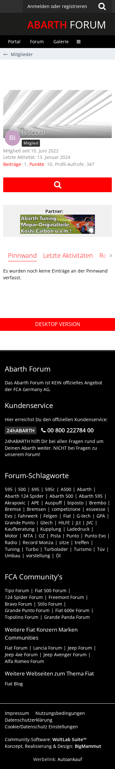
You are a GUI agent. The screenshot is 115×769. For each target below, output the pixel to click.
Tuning (12, 549)
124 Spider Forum (24, 597)
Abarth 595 (91, 496)
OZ (42, 536)
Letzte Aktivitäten (68, 255)
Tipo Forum (17, 590)
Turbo (32, 549)
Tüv (101, 549)
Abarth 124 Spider (24, 496)
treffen (82, 542)
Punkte (36, 164)
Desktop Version (57, 324)
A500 (66, 489)
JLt (78, 522)
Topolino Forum (21, 617)
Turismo (82, 549)
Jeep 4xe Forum (21, 654)
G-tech (84, 516)
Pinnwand (22, 255)
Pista (55, 536)
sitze (64, 542)
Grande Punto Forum (27, 610)
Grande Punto (19, 522)
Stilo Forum (50, 604)
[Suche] (102, 6)
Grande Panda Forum (67, 617)
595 (8, 489)
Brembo (97, 503)
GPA (100, 516)
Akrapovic (15, 503)
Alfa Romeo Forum (24, 661)
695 (35, 489)
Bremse (13, 509)
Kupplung (50, 529)
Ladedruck (78, 529)
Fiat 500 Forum (50, 590)
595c (50, 489)
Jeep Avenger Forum (65, 654)
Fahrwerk (28, 516)
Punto (72, 536)
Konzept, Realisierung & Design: (53, 746)
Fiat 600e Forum (72, 610)
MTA (28, 536)
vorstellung (38, 555)
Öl (58, 555)
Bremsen (36, 509)
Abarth (84, 489)
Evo (8, 516)
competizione (66, 509)
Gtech (46, 522)
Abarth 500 (61, 496)
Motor (11, 536)
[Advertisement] (59, 74)
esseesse (95, 509)
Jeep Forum (80, 648)
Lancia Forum (47, 648)
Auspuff (53, 503)
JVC (90, 522)
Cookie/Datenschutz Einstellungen (41, 727)
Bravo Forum (18, 604)
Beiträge (12, 164)
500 (22, 489)
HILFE (64, 522)
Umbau (12, 555)
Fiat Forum (16, 648)
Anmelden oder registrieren (57, 6)
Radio (11, 542)
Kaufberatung (19, 529)
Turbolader (56, 549)
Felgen (50, 516)
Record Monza (38, 542)
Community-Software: (46, 739)
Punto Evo (95, 536)
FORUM (66, 24)
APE (35, 503)
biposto (75, 503)
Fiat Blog (14, 684)
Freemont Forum (66, 597)
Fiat (67, 516)
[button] (67, 6)
